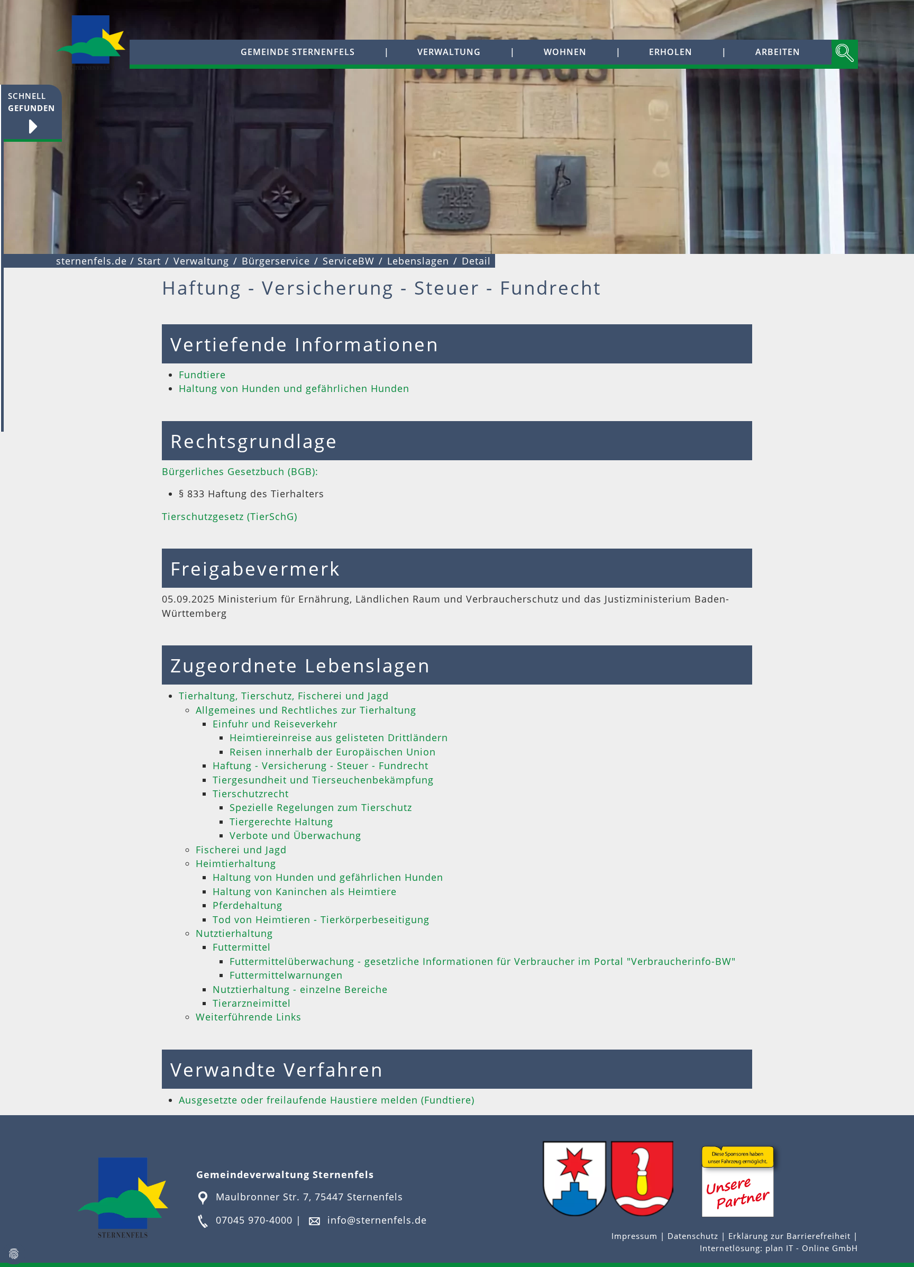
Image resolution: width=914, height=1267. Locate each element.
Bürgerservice (276, 260)
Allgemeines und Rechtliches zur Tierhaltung (306, 710)
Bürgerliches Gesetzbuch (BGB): (240, 471)
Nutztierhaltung (234, 933)
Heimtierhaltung (236, 863)
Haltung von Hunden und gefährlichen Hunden (294, 388)
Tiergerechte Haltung (281, 821)
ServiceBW (348, 260)
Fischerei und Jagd (241, 849)
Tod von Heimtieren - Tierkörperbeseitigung (321, 919)
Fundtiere (202, 374)
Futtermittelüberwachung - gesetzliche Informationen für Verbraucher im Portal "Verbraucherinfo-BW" (483, 961)
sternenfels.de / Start (108, 260)
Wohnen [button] (565, 52)
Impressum (635, 1236)
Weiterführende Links (248, 1016)
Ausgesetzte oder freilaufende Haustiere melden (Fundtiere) (326, 1099)
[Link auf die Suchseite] (844, 54)
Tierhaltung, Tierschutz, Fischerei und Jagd (284, 695)
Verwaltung (201, 260)
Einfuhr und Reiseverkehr (275, 723)
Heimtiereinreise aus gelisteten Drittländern (339, 737)
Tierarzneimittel (252, 1003)
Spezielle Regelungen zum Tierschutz (321, 807)
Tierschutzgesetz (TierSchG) (229, 516)
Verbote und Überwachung (295, 835)
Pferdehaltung (247, 905)
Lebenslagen (418, 260)
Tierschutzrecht (251, 793)
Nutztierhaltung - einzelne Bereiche (300, 989)
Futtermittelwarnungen (286, 975)
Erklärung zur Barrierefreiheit (790, 1236)
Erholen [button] (670, 52)
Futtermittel (242, 947)
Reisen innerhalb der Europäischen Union (333, 751)
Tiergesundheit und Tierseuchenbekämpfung (323, 779)
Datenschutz (693, 1236)
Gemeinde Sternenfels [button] (298, 52)
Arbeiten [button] (777, 52)
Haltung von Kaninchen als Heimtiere (305, 891)
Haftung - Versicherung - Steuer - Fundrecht (320, 765)
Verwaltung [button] (449, 52)
